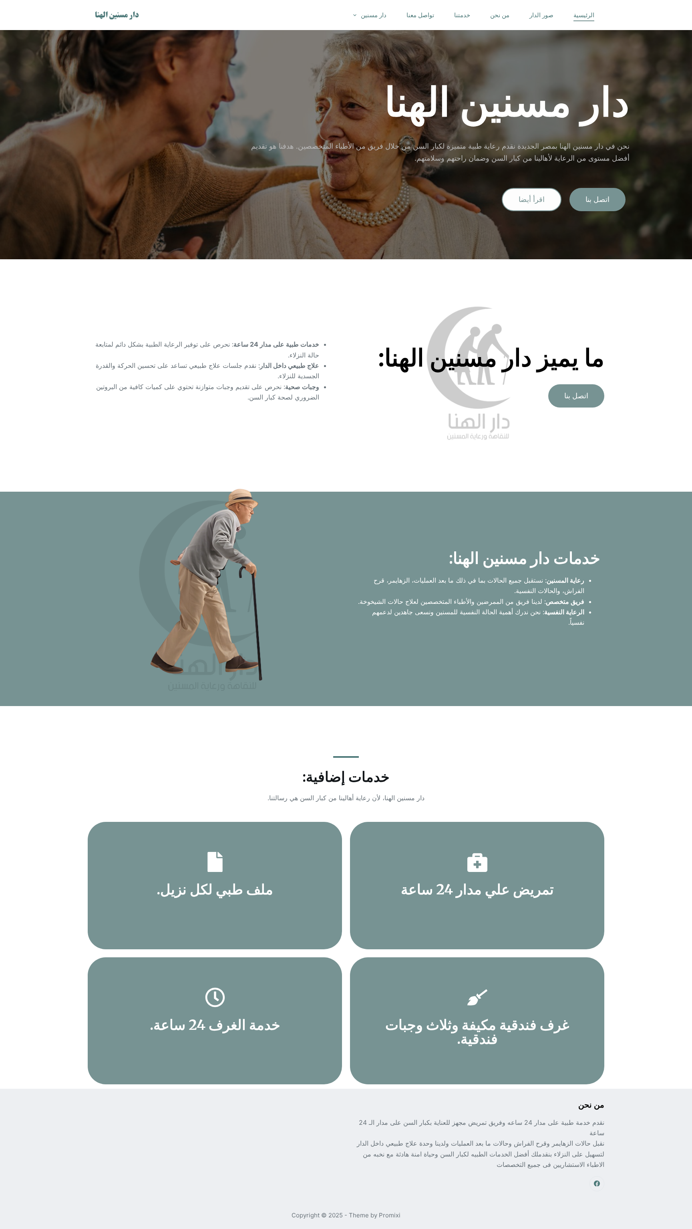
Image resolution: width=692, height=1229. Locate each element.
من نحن (499, 15)
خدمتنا (462, 15)
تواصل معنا (420, 15)
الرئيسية (583, 15)
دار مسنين (373, 15)
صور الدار (541, 15)
